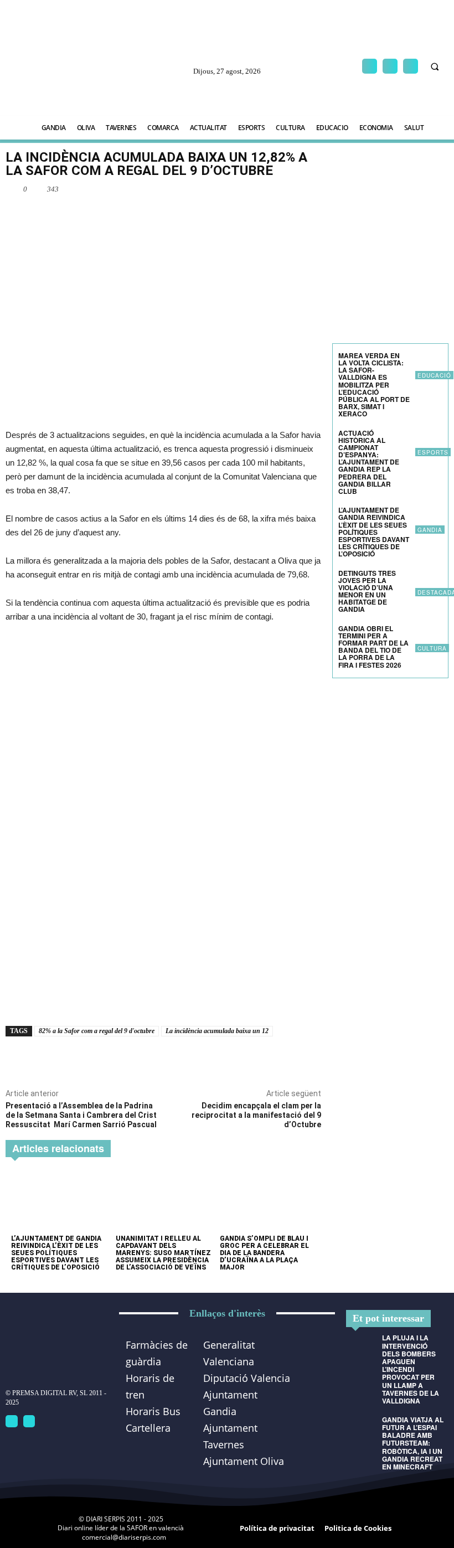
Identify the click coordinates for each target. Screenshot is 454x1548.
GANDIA (429, 530)
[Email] (134, 215)
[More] (160, 215)
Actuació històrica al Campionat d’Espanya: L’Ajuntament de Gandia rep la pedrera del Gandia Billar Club (368, 462)
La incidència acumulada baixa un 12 (217, 1031)
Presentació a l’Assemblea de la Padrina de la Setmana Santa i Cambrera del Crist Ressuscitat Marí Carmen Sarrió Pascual (81, 1115)
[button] (434, 66)
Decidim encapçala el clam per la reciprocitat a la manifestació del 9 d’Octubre (256, 1115)
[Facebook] (369, 66)
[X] (410, 66)
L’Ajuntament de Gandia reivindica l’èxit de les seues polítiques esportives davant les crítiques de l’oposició (56, 1253)
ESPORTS (432, 452)
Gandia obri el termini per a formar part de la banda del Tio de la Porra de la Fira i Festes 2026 (373, 646)
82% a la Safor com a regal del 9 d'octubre (96, 1031)
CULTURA (432, 648)
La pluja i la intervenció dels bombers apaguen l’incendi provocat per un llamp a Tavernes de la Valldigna (410, 1369)
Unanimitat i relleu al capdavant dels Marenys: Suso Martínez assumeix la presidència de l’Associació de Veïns (163, 1253)
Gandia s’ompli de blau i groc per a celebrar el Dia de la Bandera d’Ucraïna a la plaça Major (264, 1253)
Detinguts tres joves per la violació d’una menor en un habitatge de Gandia (367, 591)
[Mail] (390, 66)
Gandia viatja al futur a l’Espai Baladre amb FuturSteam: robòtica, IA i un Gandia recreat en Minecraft (412, 1443)
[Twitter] (29, 1421)
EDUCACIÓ (434, 375)
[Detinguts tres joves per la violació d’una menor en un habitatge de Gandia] (428, 583)
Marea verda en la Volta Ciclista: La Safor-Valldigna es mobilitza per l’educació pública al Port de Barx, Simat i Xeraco (374, 384)
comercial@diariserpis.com (124, 1537)
